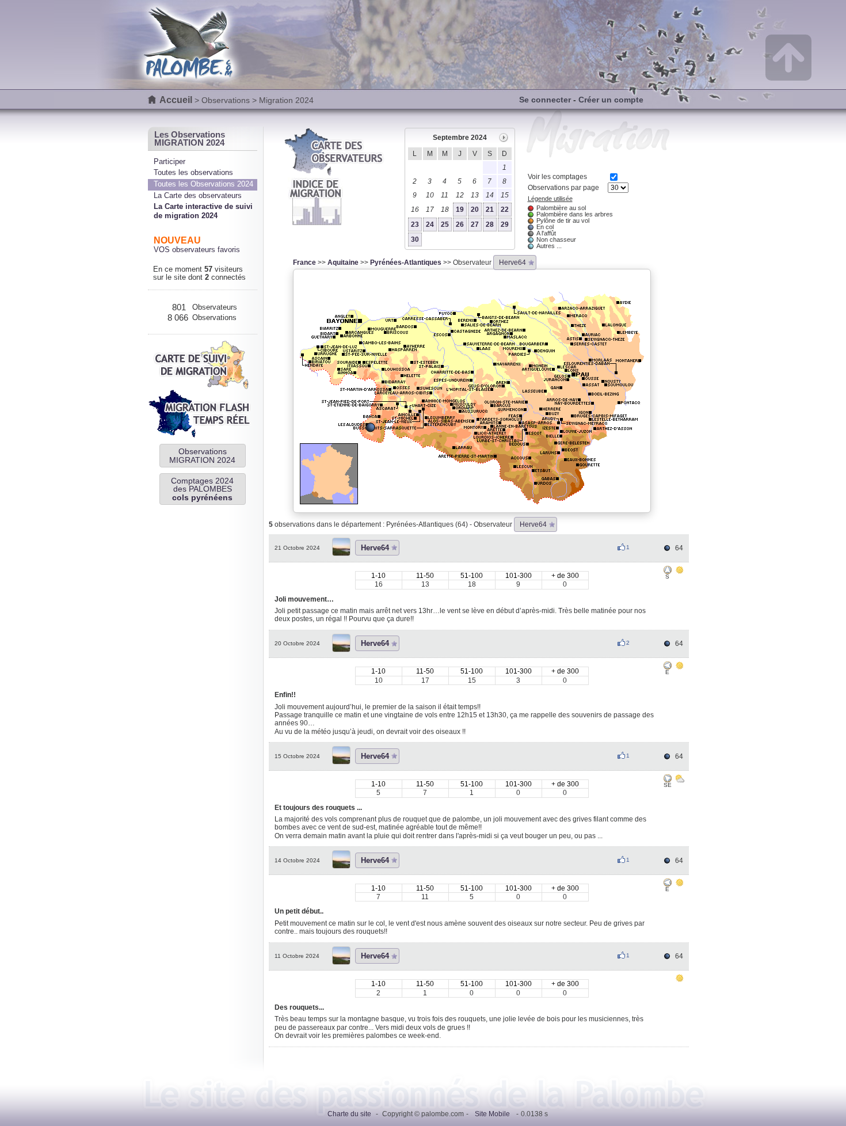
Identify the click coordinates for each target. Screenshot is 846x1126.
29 (505, 224)
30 (415, 239)
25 (445, 224)
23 (415, 224)
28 (490, 224)
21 (490, 210)
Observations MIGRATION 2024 (202, 455)
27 (475, 224)
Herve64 (512, 262)
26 (460, 224)
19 (460, 210)
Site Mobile (492, 1114)
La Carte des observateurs (198, 195)
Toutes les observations (193, 172)
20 (475, 210)
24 (430, 224)
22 (505, 210)
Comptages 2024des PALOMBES (202, 489)
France (304, 262)
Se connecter (545, 99)
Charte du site (349, 1114)
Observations (225, 100)
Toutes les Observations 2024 (203, 184)
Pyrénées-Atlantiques (405, 262)
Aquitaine (343, 262)
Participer (169, 161)
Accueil (175, 100)
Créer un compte (610, 99)
